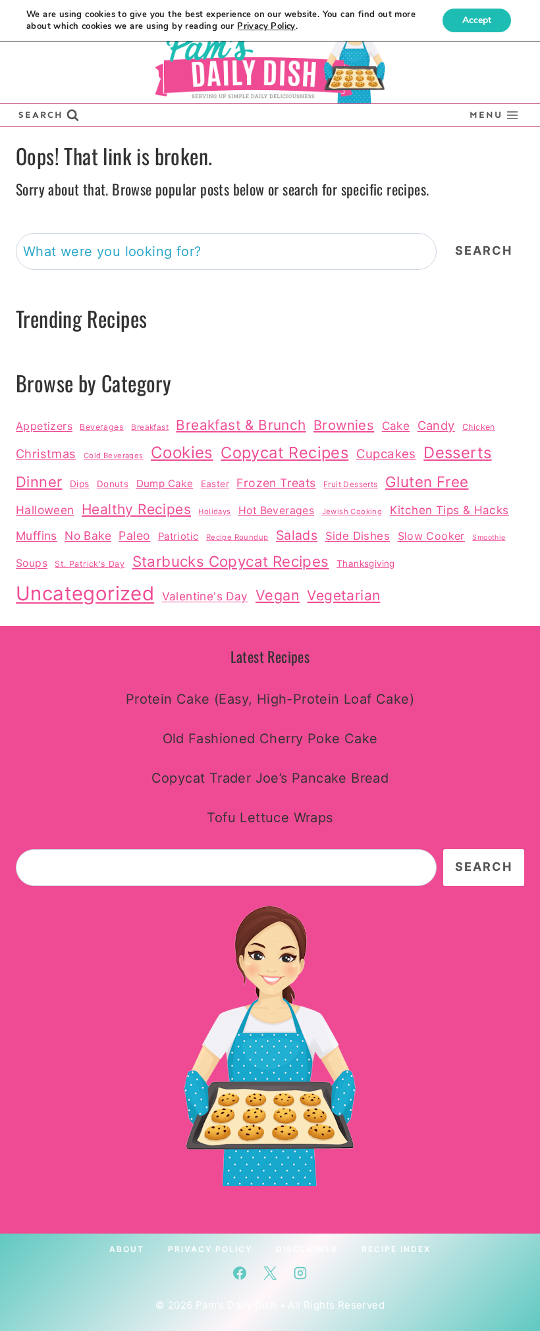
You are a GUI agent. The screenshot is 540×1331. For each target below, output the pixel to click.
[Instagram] (300, 1273)
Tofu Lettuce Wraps (270, 817)
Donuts (112, 484)
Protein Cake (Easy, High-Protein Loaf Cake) (270, 699)
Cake (396, 425)
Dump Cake (165, 483)
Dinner (39, 481)
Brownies (343, 425)
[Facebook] (240, 1273)
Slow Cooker (431, 535)
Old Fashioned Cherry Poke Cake (270, 738)
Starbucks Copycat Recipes (230, 561)
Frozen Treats (275, 483)
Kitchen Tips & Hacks (449, 510)
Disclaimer (307, 1249)
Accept (476, 20)
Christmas (46, 453)
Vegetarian (343, 595)
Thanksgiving (366, 563)
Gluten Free (426, 481)
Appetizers (44, 425)
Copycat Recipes (284, 452)
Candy (436, 425)
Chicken (478, 427)
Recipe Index (396, 1249)
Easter (215, 484)
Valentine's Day (205, 596)
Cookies (182, 452)
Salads (296, 535)
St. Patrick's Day (89, 564)
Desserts (457, 452)
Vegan (278, 595)
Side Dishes (357, 535)
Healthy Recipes (136, 509)
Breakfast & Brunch (241, 425)
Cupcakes (386, 453)
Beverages (102, 427)
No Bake (88, 535)
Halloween (45, 510)
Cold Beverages (114, 455)
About (126, 1249)
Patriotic (178, 536)
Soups (31, 563)
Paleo (134, 535)
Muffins (36, 535)
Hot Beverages (276, 510)
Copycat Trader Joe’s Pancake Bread (270, 778)
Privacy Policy (210, 1249)
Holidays (214, 511)
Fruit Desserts (350, 484)
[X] (270, 1273)
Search (483, 250)
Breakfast (150, 427)
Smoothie (488, 537)
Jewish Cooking (352, 511)
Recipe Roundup (237, 537)
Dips (80, 484)
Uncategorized (85, 593)
